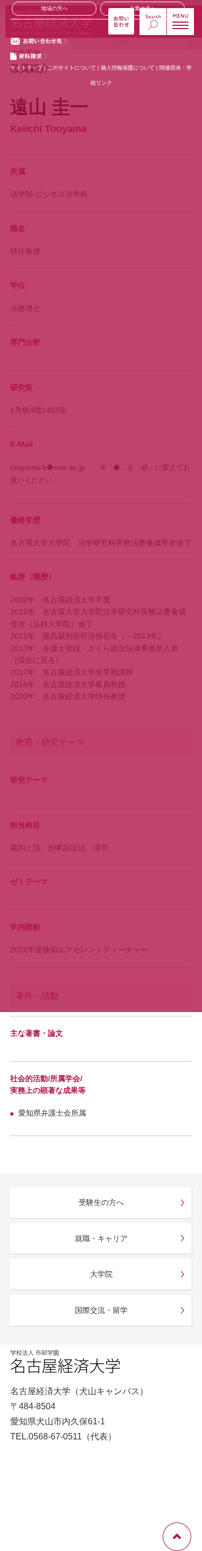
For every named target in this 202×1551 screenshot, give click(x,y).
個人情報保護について (128, 68)
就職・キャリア (101, 1238)
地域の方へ (54, 8)
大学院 (101, 1274)
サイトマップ (26, 68)
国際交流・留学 (101, 1310)
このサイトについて (71, 68)
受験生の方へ (101, 1202)
